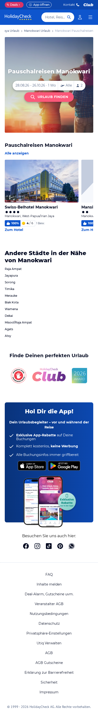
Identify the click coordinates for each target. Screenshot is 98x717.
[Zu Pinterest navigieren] (60, 546)
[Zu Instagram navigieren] (37, 546)
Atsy (8, 336)
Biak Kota (12, 302)
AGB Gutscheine (49, 663)
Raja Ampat (13, 269)
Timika (9, 289)
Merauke (11, 295)
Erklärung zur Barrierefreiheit (49, 672)
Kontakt (69, 4)
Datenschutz (49, 623)
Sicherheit (49, 682)
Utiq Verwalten (49, 643)
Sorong (10, 282)
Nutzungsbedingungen (49, 614)
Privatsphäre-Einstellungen (49, 633)
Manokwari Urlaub (37, 31)
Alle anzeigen (17, 153)
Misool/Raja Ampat (18, 322)
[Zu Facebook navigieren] (26, 546)
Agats (9, 329)
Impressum (49, 692)
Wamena (11, 309)
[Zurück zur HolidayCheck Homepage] (18, 17)
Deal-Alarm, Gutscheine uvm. (49, 594)
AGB (49, 653)
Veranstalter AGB (49, 604)
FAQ (49, 574)
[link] (80, 17)
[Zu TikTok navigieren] (49, 546)
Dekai (9, 315)
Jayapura (11, 275)
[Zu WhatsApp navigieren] (71, 546)
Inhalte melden (49, 584)
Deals (12, 4)
